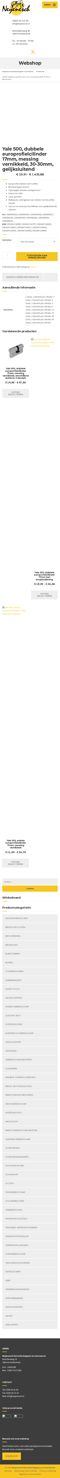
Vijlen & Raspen (14, 1307)
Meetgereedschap (15, 1104)
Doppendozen (13, 1024)
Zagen (8, 1316)
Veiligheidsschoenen (17, 1263)
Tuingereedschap (15, 1254)
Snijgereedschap (15, 1192)
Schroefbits (12, 1148)
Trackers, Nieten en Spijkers (21, 1227)
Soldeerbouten (14, 1201)
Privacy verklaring (48, 1470)
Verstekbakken (14, 1298)
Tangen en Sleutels (16, 1218)
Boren (9, 962)
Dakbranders (13, 980)
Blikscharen (12, 953)
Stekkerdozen (13, 1210)
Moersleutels (13, 1112)
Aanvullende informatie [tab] (22, 277)
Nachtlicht (11, 1121)
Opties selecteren (15, 393)
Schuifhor (11, 1174)
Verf (8, 1280)
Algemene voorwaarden (30, 1474)
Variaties (7, 240)
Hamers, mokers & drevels (20, 1077)
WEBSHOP (11, 1456)
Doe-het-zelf (12, 1015)
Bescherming (13, 936)
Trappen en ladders (16, 1245)
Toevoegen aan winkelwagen (37, 256)
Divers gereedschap (17, 1006)
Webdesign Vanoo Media (25, 1470)
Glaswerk (11, 1068)
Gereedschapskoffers (18, 1059)
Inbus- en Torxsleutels (18, 1086)
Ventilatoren (13, 1271)
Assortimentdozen (16, 918)
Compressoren (14, 971)
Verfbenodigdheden (17, 1289)
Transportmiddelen (17, 1236)
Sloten (34, 266)
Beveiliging (11, 945)
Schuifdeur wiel (14, 1165)
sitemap (8, 1470)
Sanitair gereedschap (17, 1139)
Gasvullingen (13, 1042)
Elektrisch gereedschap (19, 1033)
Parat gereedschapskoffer (21, 1130)
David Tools (12, 989)
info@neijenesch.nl (15, 1396)
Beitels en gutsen (15, 927)
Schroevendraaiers (17, 1157)
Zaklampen (11, 1324)
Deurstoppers (13, 998)
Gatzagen (10, 1051)
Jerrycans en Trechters (19, 1095)
